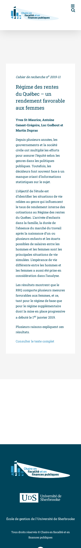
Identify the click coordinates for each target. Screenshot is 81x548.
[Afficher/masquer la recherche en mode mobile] (73, 10)
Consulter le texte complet (35, 341)
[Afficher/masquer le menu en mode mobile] (73, 6)
